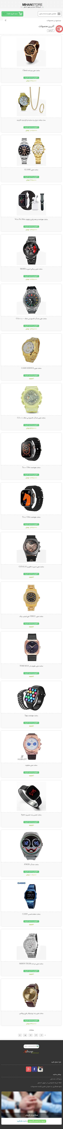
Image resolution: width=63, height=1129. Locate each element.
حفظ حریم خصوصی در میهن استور (49, 1083)
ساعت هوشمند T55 (31, 716)
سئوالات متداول (56, 1079)
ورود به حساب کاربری (37, 1121)
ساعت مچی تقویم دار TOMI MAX (31, 666)
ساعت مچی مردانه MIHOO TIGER (31, 964)
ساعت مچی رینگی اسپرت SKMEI (31, 269)
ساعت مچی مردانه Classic (31, 71)
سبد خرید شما (12, 14)
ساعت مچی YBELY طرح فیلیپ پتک (31, 616)
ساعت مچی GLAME (31, 170)
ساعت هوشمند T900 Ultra (31, 517)
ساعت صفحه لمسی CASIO (31, 914)
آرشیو (51, 31)
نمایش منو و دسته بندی (47, 14)
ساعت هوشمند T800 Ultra (31, 468)
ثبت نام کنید (21, 1121)
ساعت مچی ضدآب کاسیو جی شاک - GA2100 (31, 319)
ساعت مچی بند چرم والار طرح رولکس (31, 1013)
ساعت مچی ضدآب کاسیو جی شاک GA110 (31, 418)
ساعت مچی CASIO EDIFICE (31, 368)
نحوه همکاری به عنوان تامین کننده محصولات (46, 1087)
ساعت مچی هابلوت (31, 765)
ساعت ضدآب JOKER (31, 865)
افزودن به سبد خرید (31, 78)
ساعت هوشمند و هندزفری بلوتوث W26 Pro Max (31, 219)
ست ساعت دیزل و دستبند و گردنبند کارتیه (31, 120)
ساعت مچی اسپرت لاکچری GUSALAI (31, 567)
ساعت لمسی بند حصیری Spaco (31, 815)
